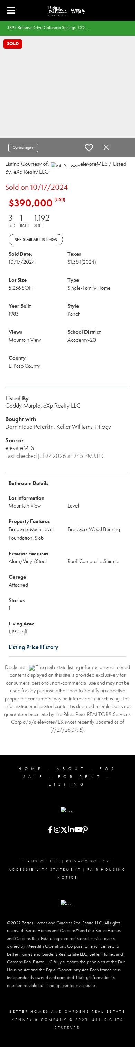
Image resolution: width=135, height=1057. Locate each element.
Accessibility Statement (45, 870)
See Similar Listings (36, 239)
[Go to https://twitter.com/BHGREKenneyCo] (64, 830)
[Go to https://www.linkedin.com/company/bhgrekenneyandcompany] (71, 830)
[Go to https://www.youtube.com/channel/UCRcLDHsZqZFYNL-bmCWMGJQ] (77, 830)
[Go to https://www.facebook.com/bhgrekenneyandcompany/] (50, 830)
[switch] (89, 148)
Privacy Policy (88, 861)
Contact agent (23, 147)
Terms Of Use (40, 861)
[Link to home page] (67, 10)
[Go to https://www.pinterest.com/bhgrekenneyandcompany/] (84, 830)
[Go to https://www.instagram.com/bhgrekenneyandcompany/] (57, 830)
